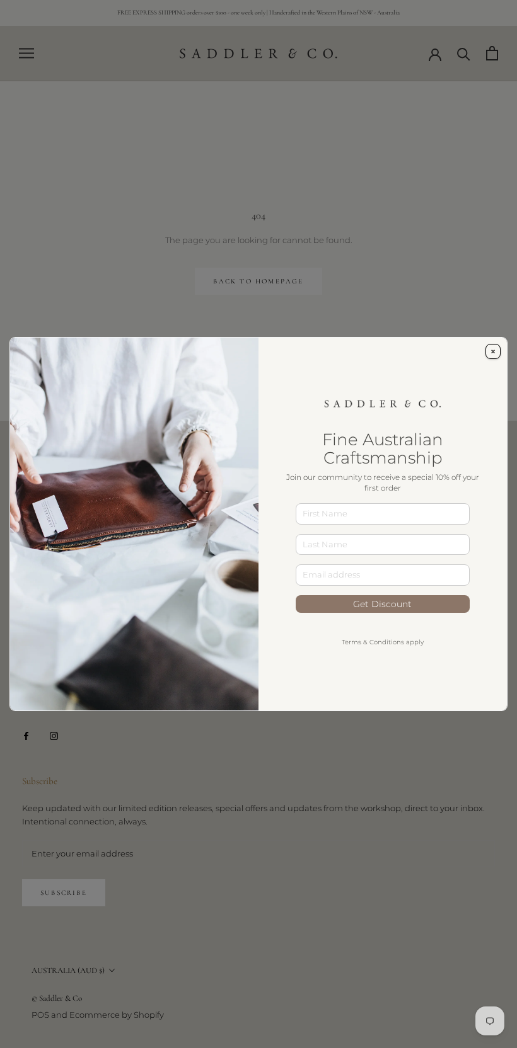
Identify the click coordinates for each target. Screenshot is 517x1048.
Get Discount (382, 604)
